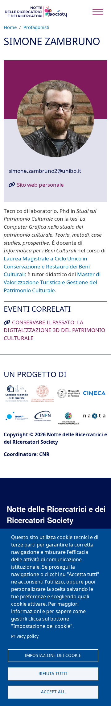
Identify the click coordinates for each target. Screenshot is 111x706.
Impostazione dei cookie (53, 655)
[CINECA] (94, 393)
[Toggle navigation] (97, 12)
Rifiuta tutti (53, 673)
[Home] (36, 11)
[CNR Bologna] (16, 393)
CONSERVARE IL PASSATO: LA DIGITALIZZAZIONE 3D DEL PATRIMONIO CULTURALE (54, 330)
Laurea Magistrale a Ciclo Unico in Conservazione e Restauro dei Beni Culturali (47, 266)
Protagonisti (36, 27)
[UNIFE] (68, 393)
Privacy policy (25, 636)
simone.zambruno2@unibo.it (45, 170)
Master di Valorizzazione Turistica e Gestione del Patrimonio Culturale (52, 282)
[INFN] (42, 416)
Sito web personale (40, 184)
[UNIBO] (42, 393)
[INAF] (16, 416)
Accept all (53, 692)
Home (10, 27)
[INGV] (68, 416)
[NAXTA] (94, 416)
